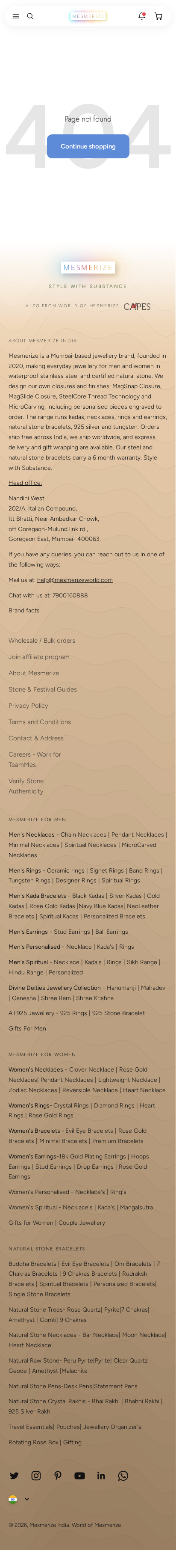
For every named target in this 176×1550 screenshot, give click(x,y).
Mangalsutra (136, 1207)
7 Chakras (134, 1309)
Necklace (79, 946)
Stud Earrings (72, 931)
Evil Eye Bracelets (89, 1130)
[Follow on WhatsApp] (123, 1476)
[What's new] (142, 16)
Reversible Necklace (90, 1090)
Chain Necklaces (83, 834)
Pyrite (112, 1309)
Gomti (48, 1320)
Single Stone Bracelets (39, 1294)
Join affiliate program (39, 657)
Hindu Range (26, 972)
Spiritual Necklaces (91, 845)
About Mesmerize (34, 673)
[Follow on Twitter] (14, 1476)
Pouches (68, 1427)
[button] (14, 16)
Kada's (105, 946)
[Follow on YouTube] (79, 1476)
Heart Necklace (144, 1090)
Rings (126, 946)
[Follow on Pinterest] (58, 1476)
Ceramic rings (66, 870)
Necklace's (78, 1207)
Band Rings (144, 870)
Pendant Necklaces (137, 834)
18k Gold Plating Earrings (93, 1156)
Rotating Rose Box (33, 1442)
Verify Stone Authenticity (26, 786)
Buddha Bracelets (32, 1264)
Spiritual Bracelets (63, 1284)
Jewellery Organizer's (112, 1427)
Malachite (75, 1371)
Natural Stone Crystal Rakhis (47, 1401)
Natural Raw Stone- (35, 1360)
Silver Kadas (125, 896)
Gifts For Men (27, 1028)
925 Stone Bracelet (118, 1013)
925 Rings (73, 1013)
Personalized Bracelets (114, 916)
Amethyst (22, 1320)
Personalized (66, 972)
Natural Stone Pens (35, 1386)
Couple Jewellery (82, 1222)
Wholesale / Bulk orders (42, 640)
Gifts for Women (31, 1222)
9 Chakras (73, 1320)
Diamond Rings (114, 1105)
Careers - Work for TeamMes (35, 760)
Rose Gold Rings (51, 1115)
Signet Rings (107, 870)
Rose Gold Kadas (52, 906)
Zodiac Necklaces (33, 1090)
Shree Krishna (95, 998)
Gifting (72, 1442)
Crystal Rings (71, 1105)
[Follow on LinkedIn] (101, 1476)
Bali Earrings (111, 931)
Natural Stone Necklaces (42, 1335)
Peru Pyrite (78, 1360)
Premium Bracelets (118, 1141)
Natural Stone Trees (36, 1309)
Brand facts (24, 610)
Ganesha (24, 998)
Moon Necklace (143, 1335)
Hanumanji (121, 988)
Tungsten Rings (29, 880)
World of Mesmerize (96, 1525)
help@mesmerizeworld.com (75, 580)
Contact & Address (36, 738)
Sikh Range (142, 962)
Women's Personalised (39, 1192)
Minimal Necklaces (34, 845)
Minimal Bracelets (63, 1141)
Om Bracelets (133, 1264)
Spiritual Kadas (59, 916)
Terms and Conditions (40, 722)
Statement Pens (116, 1386)
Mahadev (153, 988)
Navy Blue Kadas (101, 906)
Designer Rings (76, 880)
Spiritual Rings (121, 880)
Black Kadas (89, 896)
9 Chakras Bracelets (90, 1273)
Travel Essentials (31, 1427)
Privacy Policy (28, 706)
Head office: (25, 483)
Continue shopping (88, 146)
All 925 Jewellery (31, 1013)
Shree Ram (56, 998)
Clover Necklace (91, 1069)
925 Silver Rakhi (30, 1411)
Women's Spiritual (33, 1207)
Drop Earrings (95, 1166)
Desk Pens (78, 1386)
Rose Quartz (84, 1309)
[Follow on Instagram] (36, 1476)
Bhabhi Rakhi (142, 1401)
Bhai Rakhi (106, 1401)
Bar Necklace (100, 1335)
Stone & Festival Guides (43, 689)
